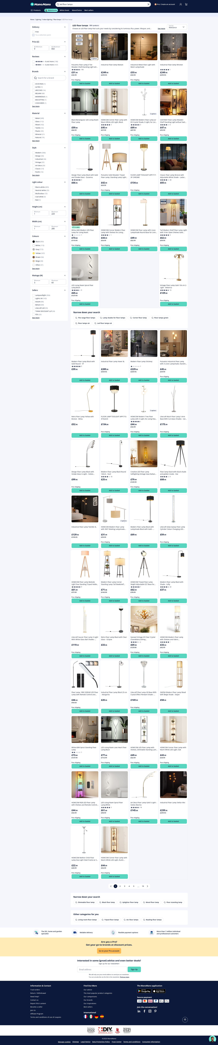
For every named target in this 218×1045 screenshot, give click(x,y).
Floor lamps (57, 19)
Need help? (34, 996)
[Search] (58, 4)
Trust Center (117, 1042)
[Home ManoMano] (41, 4)
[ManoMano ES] (102, 1016)
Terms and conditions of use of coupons (45, 1017)
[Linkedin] (139, 1011)
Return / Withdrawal (38, 993)
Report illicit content (38, 1003)
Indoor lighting (47, 19)
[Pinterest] (155, 1011)
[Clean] (148, 4)
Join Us (33, 1010)
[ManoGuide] (212, 1039)
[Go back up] (185, 1019)
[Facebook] (144, 1011)
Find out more (124, 977)
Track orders (35, 990)
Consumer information (151, 1042)
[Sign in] (180, 4)
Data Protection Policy (101, 1042)
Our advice (88, 990)
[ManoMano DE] (96, 1016)
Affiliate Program (36, 1014)
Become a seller (36, 1007)
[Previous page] (111, 886)
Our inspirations (90, 1003)
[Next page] (147, 886)
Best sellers (88, 1007)
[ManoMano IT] (91, 1016)
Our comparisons (90, 996)
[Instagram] (150, 1011)
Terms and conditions (131, 1042)
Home (32, 19)
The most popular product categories (98, 993)
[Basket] (186, 4)
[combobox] (177, 27)
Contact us (34, 1000)
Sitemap (75, 1042)
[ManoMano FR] (85, 1016)
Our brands (88, 1000)
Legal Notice (85, 1042)
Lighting (38, 19)
